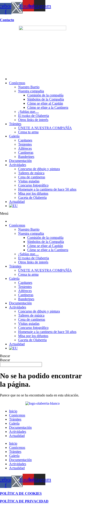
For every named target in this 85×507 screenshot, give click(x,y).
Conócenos (17, 83)
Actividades (17, 165)
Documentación (20, 161)
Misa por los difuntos (33, 193)
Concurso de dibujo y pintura (39, 169)
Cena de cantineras (31, 177)
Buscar (5, 356)
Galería (14, 136)
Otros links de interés (33, 120)
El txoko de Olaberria (33, 116)
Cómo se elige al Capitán (45, 103)
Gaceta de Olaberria (32, 197)
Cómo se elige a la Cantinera (47, 107)
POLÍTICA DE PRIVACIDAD (24, 501)
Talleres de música (31, 173)
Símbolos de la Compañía (45, 99)
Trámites (15, 124)
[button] (42, 214)
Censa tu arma (28, 132)
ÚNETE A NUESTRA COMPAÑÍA (45, 128)
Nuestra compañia (31, 91)
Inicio (13, 411)
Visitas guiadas (28, 181)
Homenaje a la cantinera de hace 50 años (47, 189)
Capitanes (25, 140)
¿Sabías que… (28, 112)
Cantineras (25, 152)
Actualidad (17, 202)
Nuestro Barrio (28, 87)
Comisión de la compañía (45, 95)
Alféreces (25, 148)
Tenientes (25, 144)
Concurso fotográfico (33, 185)
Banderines (26, 157)
